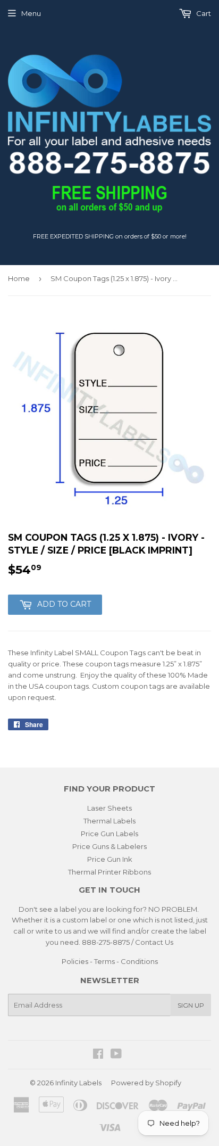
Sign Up (191, 1005)
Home (19, 278)
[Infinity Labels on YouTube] (116, 1055)
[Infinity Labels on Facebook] (98, 1055)
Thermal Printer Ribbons (109, 872)
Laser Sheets (109, 808)
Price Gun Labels (109, 833)
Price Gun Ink (109, 859)
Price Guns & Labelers (109, 846)
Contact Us (154, 942)
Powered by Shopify (146, 1082)
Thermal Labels (109, 821)
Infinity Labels (78, 1082)
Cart (203, 13)
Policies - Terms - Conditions (110, 961)
